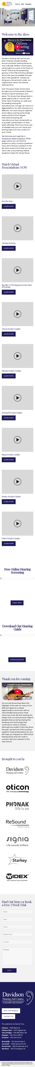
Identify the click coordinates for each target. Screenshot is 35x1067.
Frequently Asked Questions (13, 139)
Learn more (9, 206)
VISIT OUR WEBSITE (11, 1011)
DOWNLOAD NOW (17, 660)
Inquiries (28, 4)
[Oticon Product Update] (17, 314)
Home (17, 4)
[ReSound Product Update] (17, 398)
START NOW (17, 603)
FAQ (22, 4)
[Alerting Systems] (17, 228)
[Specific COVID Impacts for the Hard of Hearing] (17, 270)
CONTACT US (8, 1016)
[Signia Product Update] (17, 440)
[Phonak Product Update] (17, 356)
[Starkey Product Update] (17, 482)
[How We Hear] (17, 186)
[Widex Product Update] (17, 524)
